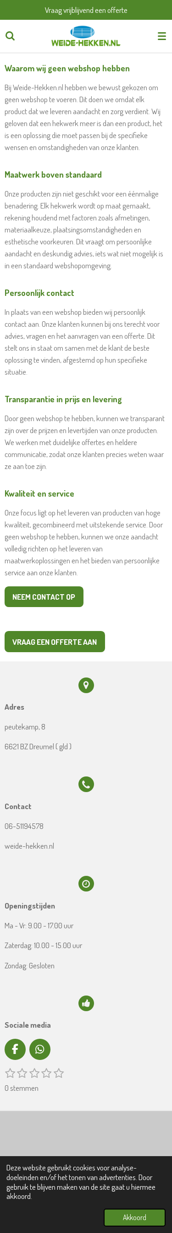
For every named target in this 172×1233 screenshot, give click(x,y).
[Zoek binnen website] (10, 36)
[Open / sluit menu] (162, 36)
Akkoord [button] (134, 1217)
